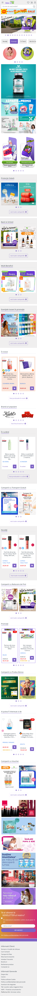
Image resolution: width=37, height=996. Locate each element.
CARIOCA (23, 653)
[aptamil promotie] (18, 861)
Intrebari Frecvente (7, 959)
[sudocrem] (18, 878)
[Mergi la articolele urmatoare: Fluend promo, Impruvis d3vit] (23, 171)
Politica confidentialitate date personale (13, 982)
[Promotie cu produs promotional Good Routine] (9, 124)
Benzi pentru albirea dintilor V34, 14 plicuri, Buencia (27, 375)
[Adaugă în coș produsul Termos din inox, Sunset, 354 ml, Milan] (14, 660)
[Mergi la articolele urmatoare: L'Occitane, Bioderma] (18, 420)
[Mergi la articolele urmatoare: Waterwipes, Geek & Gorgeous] (23, 420)
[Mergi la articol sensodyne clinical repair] (29, 35)
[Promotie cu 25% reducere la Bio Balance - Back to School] (27, 237)
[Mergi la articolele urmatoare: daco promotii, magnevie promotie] (16, 171)
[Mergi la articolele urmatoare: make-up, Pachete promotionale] (22, 62)
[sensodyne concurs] (18, 107)
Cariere (3, 977)
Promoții (14, 41)
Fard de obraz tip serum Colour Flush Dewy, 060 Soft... (9, 553)
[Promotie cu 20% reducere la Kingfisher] (27, 325)
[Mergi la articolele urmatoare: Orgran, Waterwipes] (21, 420)
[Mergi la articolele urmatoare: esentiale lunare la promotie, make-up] (19, 62)
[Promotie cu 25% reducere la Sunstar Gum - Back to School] (9, 237)
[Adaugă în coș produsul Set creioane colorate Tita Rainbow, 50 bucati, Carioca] (32, 658)
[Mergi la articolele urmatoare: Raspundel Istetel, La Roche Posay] (16, 420)
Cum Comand (5, 952)
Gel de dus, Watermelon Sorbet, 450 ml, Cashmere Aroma (10, 376)
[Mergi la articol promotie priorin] (17, 35)
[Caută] (34, 6)
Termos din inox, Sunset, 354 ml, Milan (9, 647)
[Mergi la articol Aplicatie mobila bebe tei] (12, 35)
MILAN (5, 655)
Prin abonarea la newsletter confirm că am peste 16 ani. (19, 921)
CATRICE (5, 561)
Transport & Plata (6, 954)
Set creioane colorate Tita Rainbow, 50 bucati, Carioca (27, 647)
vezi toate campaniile (17, 212)
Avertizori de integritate (8, 984)
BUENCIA (23, 383)
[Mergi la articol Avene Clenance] (27, 35)
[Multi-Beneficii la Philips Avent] (9, 281)
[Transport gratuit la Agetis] (27, 503)
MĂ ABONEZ (18, 930)
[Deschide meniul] (2, 2)
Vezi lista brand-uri (17, 424)
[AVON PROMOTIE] (18, 808)
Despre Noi (4, 974)
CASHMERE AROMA (8, 383)
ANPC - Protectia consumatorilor (11, 989)
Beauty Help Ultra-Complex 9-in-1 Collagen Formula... (27, 735)
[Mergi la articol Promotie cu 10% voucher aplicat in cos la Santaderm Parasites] (31, 35)
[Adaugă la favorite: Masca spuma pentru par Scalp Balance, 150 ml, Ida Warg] (3, 440)
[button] (14, 466)
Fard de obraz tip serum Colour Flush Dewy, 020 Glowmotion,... (27, 554)
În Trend (23, 41)
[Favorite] (28, 2)
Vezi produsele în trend (18, 398)
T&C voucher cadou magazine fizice (12, 987)
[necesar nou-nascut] (18, 896)
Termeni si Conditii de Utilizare (10, 949)
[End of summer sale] (18, 11)
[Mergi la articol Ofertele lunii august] (10, 35)
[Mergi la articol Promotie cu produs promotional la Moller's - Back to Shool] (22, 35)
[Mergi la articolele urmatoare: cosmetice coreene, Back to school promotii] (15, 62)
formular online (15, 992)
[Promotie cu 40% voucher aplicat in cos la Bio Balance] (9, 777)
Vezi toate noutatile (17, 576)
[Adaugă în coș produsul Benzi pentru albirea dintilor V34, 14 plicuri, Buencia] (32, 388)
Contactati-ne (5, 967)
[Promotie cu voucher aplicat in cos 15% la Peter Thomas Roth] (27, 777)
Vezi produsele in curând (17, 476)
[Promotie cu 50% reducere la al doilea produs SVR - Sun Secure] (27, 194)
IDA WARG (6, 461)
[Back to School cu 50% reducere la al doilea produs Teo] (27, 600)
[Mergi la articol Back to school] (8, 35)
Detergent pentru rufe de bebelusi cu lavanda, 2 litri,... (9, 735)
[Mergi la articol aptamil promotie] (19, 35)
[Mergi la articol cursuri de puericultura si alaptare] (15, 35)
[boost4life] (18, 81)
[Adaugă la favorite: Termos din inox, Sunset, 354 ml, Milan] (3, 631)
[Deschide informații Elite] (4, 360)
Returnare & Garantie (7, 957)
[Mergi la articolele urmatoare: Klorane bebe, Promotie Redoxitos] (18, 171)
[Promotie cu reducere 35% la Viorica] (9, 194)
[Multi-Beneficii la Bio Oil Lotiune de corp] (27, 281)
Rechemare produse (7, 964)
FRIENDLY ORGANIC (8, 742)
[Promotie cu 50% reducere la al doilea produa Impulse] (9, 325)
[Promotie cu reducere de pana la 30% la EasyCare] (9, 600)
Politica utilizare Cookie (8, 979)
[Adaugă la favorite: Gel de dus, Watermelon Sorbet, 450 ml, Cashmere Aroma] (4, 359)
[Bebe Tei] (9, 2)
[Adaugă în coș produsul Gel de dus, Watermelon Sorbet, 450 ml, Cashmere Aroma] (14, 388)
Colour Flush (6, 563)
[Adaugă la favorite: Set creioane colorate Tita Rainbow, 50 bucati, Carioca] (21, 631)
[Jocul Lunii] (18, 826)
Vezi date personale (14, 935)
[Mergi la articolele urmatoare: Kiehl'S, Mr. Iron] (14, 420)
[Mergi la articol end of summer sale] (5, 35)
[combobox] (18, 6)
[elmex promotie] (27, 124)
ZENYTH (22, 744)
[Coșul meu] (31, 2)
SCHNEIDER (23, 461)
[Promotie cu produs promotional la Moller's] (9, 687)
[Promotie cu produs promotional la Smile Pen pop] (27, 687)
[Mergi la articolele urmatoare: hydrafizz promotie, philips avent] (21, 171)
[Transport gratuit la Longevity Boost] (9, 503)
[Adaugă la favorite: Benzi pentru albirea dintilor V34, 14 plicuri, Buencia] (21, 359)
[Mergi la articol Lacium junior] (24, 35)
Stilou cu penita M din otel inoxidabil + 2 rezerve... (27, 455)
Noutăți (5, 41)
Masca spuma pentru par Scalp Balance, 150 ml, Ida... (9, 456)
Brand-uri (4, 962)
